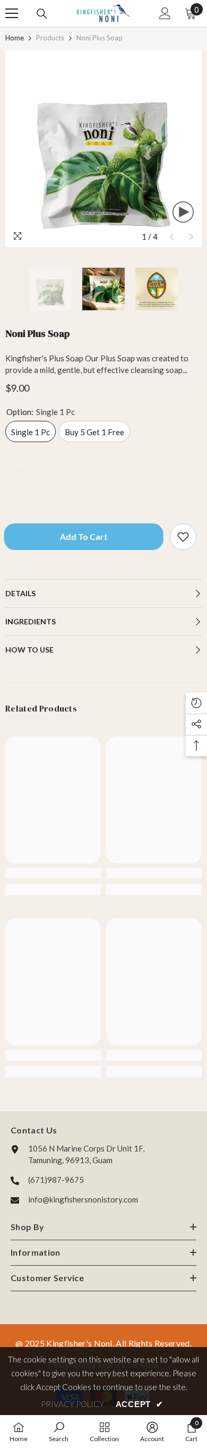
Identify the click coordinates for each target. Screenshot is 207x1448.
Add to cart (82, 536)
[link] (53, 873)
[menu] (11, 13)
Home (14, 37)
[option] (103, 148)
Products (50, 37)
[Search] (42, 13)
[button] (171, 236)
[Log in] (165, 13)
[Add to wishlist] (183, 536)
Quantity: (22, 469)
